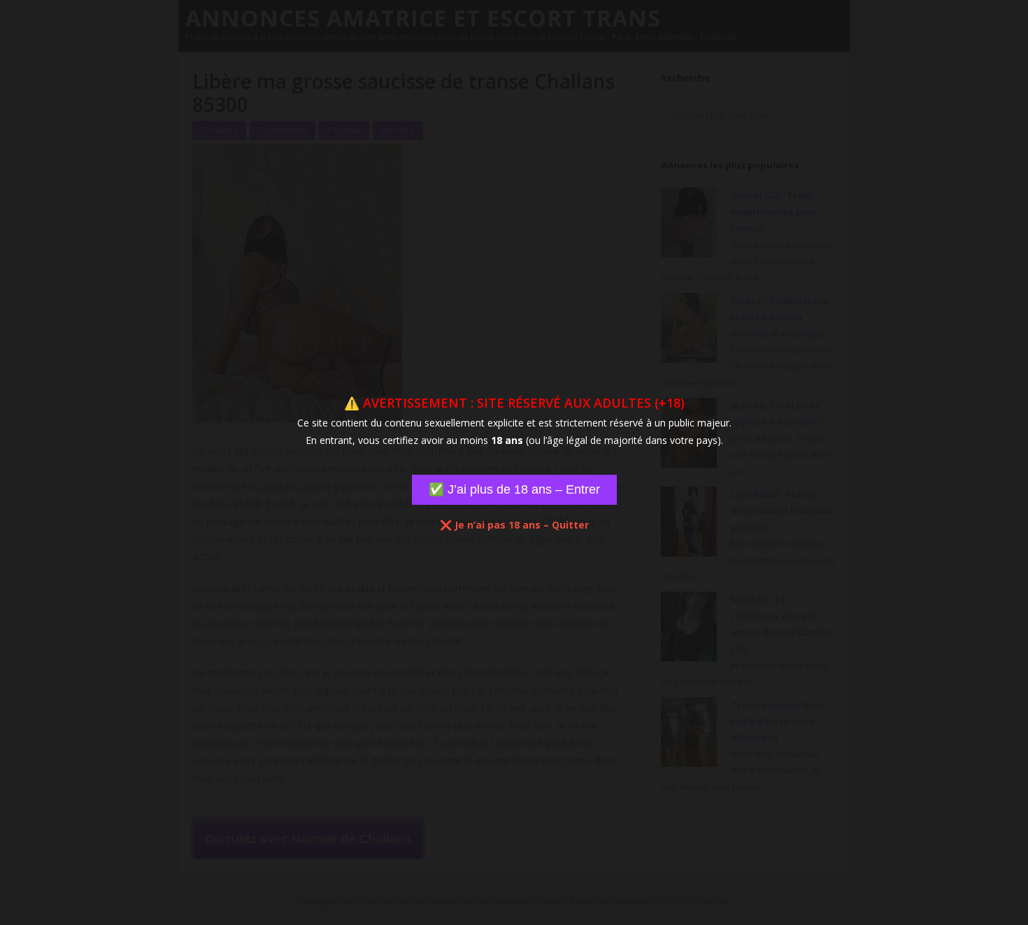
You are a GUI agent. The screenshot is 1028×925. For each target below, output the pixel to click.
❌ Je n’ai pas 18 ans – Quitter (514, 524)
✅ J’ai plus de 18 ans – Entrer (514, 489)
